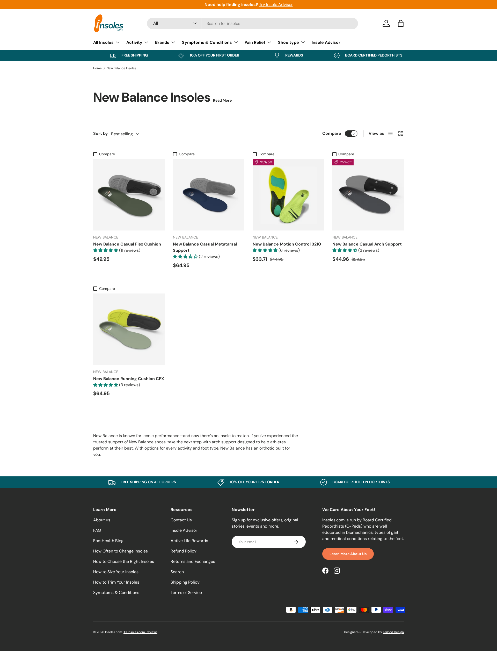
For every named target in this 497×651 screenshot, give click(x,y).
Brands (162, 42)
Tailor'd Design (393, 632)
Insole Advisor (326, 42)
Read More (222, 100)
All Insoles (103, 42)
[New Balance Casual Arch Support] (368, 194)
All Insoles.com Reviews (140, 632)
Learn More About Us (348, 553)
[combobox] (252, 23)
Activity (134, 42)
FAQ (97, 530)
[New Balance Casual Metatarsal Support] (208, 194)
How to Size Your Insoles (115, 572)
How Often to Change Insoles (120, 551)
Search (177, 572)
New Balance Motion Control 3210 (287, 244)
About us (101, 520)
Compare (331, 133)
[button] (400, 23)
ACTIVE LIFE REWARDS (283, 4)
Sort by (100, 133)
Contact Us (181, 520)
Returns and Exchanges (193, 561)
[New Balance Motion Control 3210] (288, 194)
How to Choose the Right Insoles (123, 561)
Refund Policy (183, 551)
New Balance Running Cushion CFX (128, 378)
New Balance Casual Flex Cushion (127, 244)
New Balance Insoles (121, 68)
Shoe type (288, 42)
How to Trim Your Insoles (116, 582)
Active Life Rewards (189, 540)
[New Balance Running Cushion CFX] (129, 329)
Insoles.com (113, 632)
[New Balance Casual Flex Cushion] (129, 194)
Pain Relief (255, 42)
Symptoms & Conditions (207, 42)
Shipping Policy (185, 582)
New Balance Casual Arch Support (367, 244)
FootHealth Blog (108, 540)
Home (97, 68)
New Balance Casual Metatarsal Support (205, 247)
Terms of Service (186, 592)
